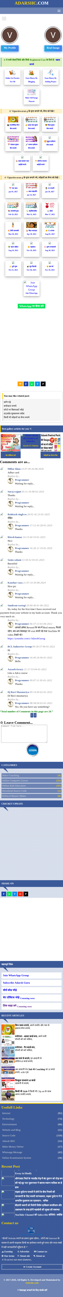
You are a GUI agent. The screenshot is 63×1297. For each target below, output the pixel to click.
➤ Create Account (32, 1267)
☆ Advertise (23, 1251)
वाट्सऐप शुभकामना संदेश (14, 413)
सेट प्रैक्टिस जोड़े (19, 997)
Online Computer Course (15, 780)
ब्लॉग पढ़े (7, 402)
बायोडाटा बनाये (10, 406)
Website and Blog (11, 1130)
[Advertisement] (31, 345)
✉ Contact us (40, 1251)
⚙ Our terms (7, 1256)
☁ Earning (7, 1251)
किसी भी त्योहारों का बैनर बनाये (16, 417)
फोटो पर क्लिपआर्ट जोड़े (14, 409)
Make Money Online (13, 1146)
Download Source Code (14, 790)
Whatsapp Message (12, 1152)
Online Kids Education (14, 785)
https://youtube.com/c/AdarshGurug (26, 638)
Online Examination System (16, 1157)
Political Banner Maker (14, 796)
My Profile (10, 47)
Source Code (8, 1135)
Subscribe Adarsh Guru (16, 982)
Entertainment (9, 1124)
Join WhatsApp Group (16, 975)
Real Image (53, 47)
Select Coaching (10, 775)
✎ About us (39, 1256)
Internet (6, 1113)
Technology (8, 1118)
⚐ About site (23, 1256)
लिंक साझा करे (17, 1006)
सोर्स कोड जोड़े (10, 990)
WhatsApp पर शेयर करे (31, 306)
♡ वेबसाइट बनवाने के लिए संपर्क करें (32, 1290)
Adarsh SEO (8, 1141)
